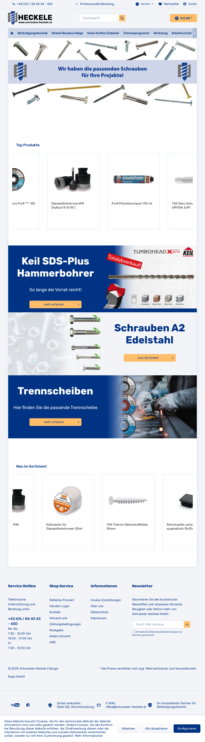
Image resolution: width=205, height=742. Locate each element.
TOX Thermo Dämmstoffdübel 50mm (102, 526)
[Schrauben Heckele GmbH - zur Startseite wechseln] (30, 18)
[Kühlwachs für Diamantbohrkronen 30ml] (43, 501)
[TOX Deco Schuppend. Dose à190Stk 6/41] (164, 179)
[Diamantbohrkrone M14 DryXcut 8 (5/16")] (43, 179)
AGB (52, 642)
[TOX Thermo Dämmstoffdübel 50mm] (103, 501)
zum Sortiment (148, 358)
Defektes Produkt (61, 600)
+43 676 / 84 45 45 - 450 (35, 4)
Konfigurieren (187, 728)
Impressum (98, 618)
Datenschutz (100, 612)
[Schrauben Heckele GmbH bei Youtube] (15, 705)
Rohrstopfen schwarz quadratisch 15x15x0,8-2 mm (162, 526)
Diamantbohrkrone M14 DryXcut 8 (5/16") (37, 205)
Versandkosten (185, 668)
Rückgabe (56, 630)
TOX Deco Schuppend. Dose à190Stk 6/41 (161, 205)
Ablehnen (128, 728)
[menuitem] (144, 4)
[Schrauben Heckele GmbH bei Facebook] (28, 705)
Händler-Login (59, 606)
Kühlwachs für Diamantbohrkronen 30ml (39, 526)
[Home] (12, 33)
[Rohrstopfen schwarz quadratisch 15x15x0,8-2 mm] (163, 501)
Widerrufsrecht (59, 636)
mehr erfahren (54, 304)
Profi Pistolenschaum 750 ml (101, 203)
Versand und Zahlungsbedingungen (65, 621)
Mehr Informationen (89, 736)
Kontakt (54, 612)
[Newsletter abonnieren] (187, 624)
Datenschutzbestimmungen (163, 632)
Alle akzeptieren (156, 728)
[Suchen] (122, 18)
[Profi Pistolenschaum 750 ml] (103, 179)
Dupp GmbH (16, 676)
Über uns (97, 606)
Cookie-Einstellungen (106, 600)
